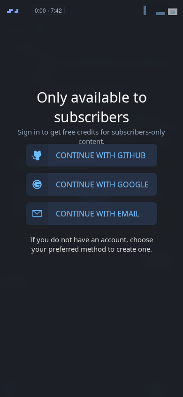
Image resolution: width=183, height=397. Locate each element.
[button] (148, 10)
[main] (91, 198)
